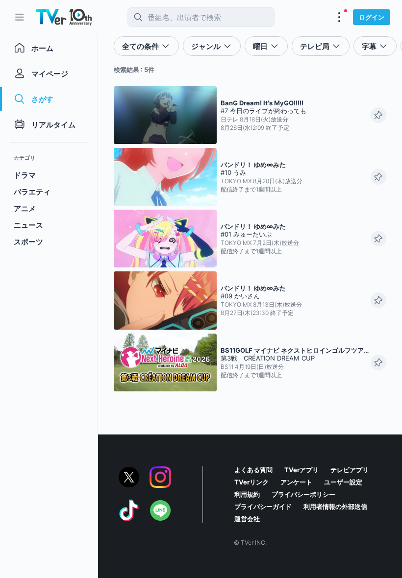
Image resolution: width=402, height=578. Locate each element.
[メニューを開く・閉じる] (339, 17)
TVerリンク (251, 482)
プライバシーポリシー (303, 494)
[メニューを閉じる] (19, 17)
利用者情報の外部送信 (335, 506)
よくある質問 (253, 470)
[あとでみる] (378, 115)
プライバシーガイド (263, 506)
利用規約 (247, 494)
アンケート (296, 482)
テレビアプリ (349, 470)
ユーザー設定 (343, 482)
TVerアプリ (301, 470)
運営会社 (247, 519)
